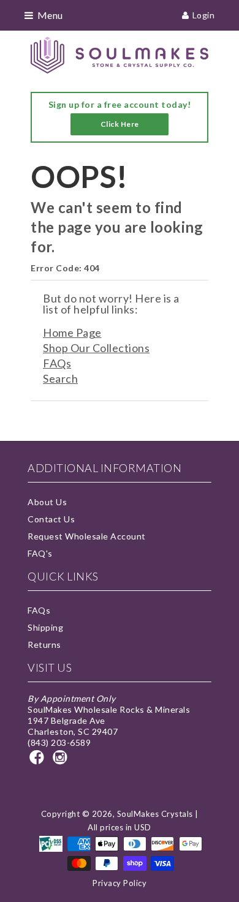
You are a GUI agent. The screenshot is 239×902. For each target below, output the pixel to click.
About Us (47, 502)
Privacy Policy (119, 883)
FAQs (57, 363)
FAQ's (40, 553)
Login (203, 15)
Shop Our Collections (96, 348)
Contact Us (51, 519)
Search (60, 378)
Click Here (120, 124)
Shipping (45, 627)
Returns (44, 644)
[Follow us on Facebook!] (38, 761)
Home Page (72, 332)
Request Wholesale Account (87, 536)
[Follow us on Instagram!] (62, 761)
